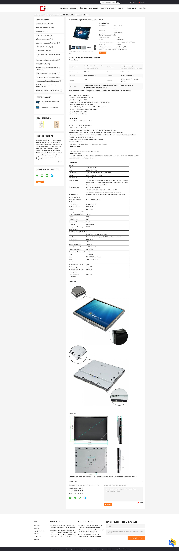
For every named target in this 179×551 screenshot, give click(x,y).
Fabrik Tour (93, 8)
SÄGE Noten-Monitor (43, 47)
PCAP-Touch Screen (43, 35)
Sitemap (36, 539)
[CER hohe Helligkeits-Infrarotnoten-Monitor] (37, 102)
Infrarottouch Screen (43, 39)
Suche (118, 2)
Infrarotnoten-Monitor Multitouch (50, 107)
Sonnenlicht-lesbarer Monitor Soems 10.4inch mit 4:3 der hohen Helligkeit (90, 526)
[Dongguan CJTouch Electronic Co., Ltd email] (38, 175)
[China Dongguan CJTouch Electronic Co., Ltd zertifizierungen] (41, 124)
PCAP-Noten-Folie (42, 51)
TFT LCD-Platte (41, 64)
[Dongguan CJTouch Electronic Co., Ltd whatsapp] (43, 175)
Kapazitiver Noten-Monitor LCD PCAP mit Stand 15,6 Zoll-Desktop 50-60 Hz (63, 536)
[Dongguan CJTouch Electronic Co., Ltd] (44, 8)
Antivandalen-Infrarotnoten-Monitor (87, 476)
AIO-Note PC (40, 31)
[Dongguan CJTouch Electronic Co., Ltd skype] (53, 175)
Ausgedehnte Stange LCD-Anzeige (47, 81)
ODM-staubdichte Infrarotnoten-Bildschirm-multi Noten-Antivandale (90, 535)
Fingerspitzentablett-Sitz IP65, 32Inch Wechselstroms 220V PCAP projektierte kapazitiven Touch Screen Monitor (63, 526)
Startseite (64, 8)
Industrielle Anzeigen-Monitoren (46, 43)
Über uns (83, 8)
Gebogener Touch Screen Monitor (47, 77)
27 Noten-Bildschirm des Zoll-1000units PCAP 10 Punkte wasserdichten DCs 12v (63, 531)
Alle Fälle (142, 8)
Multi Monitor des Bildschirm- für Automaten (125, 476)
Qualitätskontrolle (107, 8)
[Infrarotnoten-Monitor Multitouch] (37, 107)
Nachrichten (131, 8)
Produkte (73, 8)
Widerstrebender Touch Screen (46, 73)
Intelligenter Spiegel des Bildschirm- (48, 90)
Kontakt (121, 8)
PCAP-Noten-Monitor (43, 24)
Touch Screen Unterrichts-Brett (46, 60)
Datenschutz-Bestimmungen (57, 549)
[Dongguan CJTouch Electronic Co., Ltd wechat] (48, 175)
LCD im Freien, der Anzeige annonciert (48, 54)
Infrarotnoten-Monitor (55, 15)
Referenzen (133, 2)
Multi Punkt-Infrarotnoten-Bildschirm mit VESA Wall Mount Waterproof (91, 531)
